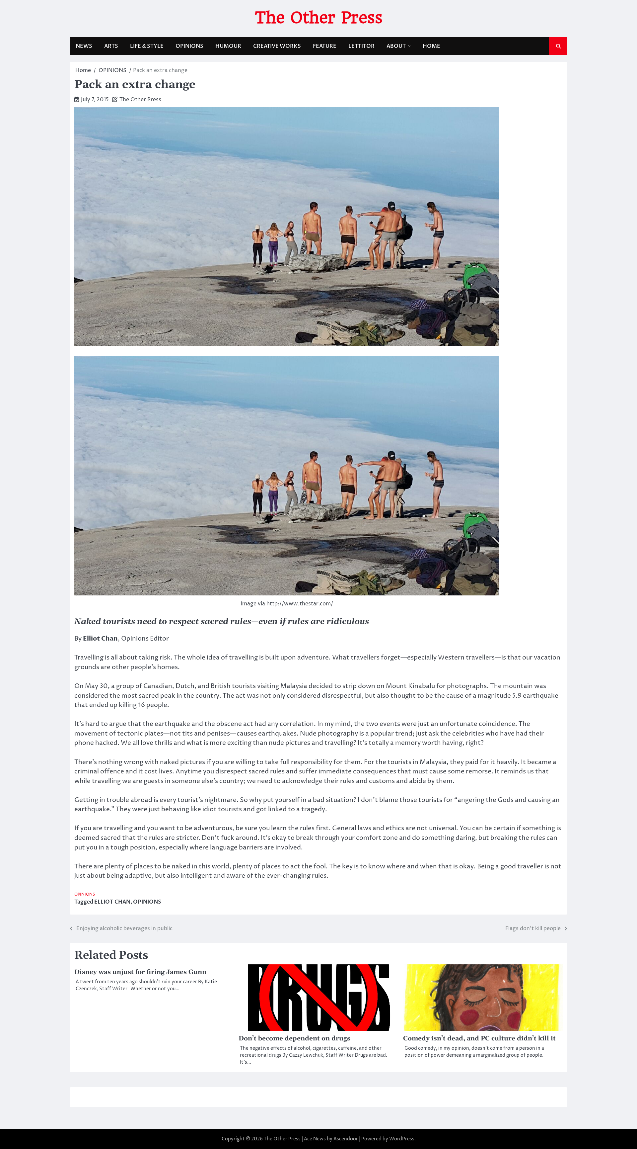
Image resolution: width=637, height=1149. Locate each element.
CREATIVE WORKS (277, 46)
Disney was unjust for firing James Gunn (140, 972)
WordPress (401, 1139)
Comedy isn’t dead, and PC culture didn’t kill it (479, 1038)
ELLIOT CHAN (112, 902)
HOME (431, 46)
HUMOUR (228, 46)
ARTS (111, 46)
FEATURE (324, 46)
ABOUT (396, 46)
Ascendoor (345, 1139)
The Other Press (319, 17)
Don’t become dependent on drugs (294, 1038)
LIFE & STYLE (147, 46)
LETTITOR (361, 46)
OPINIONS (189, 46)
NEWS (84, 46)
